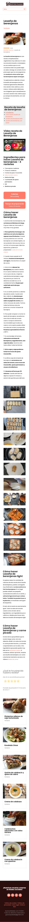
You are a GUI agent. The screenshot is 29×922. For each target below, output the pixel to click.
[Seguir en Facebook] (16, 895)
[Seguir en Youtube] (8, 895)
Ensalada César (11, 745)
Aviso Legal (15, 905)
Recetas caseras (8, 50)
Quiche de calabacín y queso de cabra (14, 773)
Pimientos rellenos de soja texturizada (13, 717)
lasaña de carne (13, 659)
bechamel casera (14, 650)
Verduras (7, 28)
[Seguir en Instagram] (12, 895)
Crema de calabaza (13, 801)
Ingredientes (10, 112)
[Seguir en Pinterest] (20, 895)
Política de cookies (11, 903)
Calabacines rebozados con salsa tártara (13, 831)
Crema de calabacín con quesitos (13, 860)
